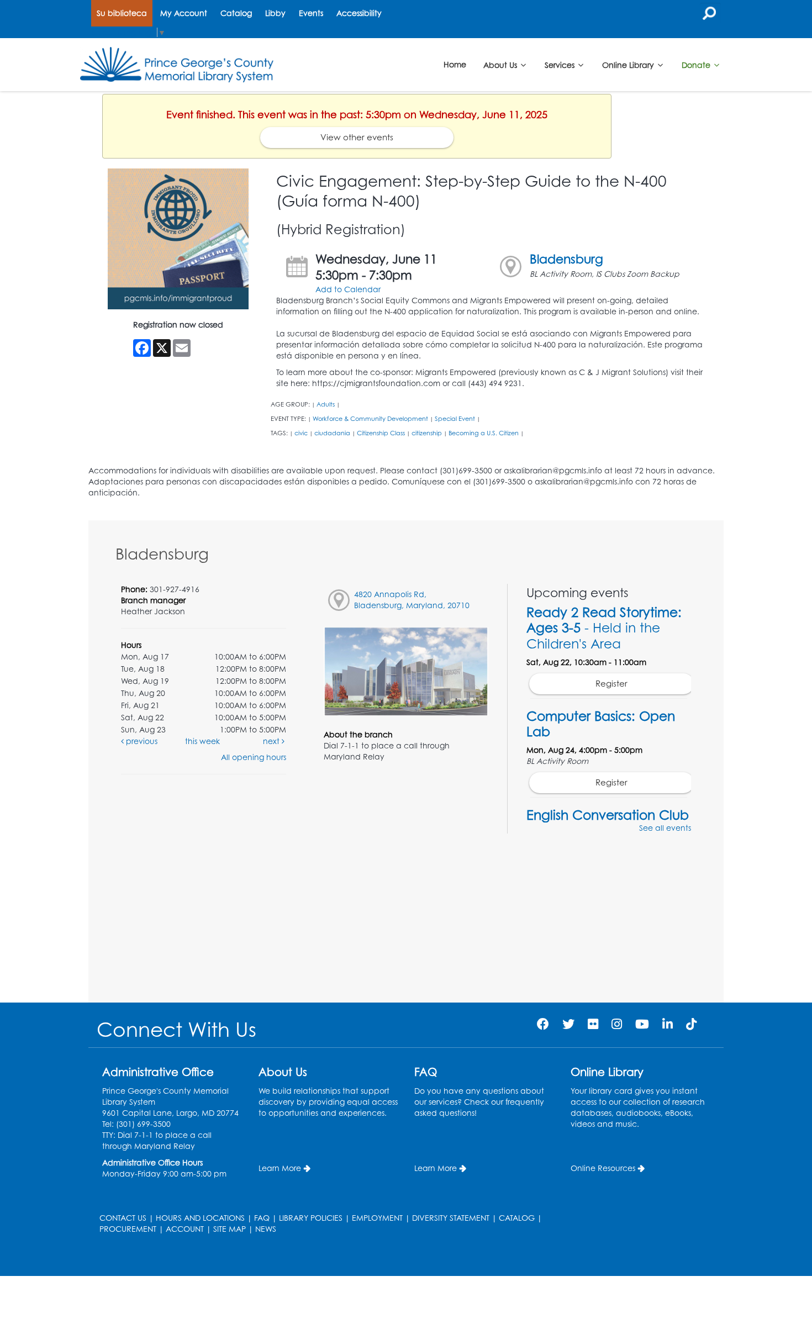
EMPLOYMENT (377, 1217)
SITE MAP (229, 1228)
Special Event (455, 419)
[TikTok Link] (691, 1023)
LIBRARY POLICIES (310, 1217)
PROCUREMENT (127, 1228)
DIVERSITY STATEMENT (450, 1217)
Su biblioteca (122, 13)
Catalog (236, 13)
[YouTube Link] (642, 1023)
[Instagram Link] (616, 1023)
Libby (275, 13)
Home (455, 64)
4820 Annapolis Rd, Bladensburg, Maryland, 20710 (412, 599)
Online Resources (603, 1168)
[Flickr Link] (593, 1023)
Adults (326, 404)
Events (311, 13)
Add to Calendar (348, 289)
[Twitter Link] (568, 1023)
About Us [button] (501, 64)
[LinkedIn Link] (667, 1023)
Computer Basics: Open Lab (600, 724)
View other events (356, 137)
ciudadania (332, 433)
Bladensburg (566, 258)
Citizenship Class (381, 433)
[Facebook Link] (543, 1023)
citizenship (427, 433)
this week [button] (202, 741)
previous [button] (140, 741)
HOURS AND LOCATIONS (200, 1217)
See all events (665, 827)
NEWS (265, 1228)
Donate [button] (697, 64)
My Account (183, 13)
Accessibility (359, 13)
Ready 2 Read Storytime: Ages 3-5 (604, 627)
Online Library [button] (629, 64)
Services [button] (561, 64)
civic (301, 433)
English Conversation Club (607, 814)
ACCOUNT (185, 1228)
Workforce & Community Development (370, 419)
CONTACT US (122, 1217)
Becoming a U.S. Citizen (484, 433)
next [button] (272, 741)
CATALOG (517, 1217)
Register (611, 683)
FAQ (262, 1217)
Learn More (280, 1168)
